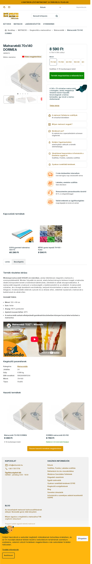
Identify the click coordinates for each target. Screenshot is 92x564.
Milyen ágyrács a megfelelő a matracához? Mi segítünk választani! (23, 518)
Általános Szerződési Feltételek (59, 474)
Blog (49, 489)
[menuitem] (7, 24)
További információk (10, 550)
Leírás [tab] (7, 262)
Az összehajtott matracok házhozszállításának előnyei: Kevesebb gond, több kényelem (23, 511)
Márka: (9, 57)
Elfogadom (82, 538)
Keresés (56, 15)
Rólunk (43, 7)
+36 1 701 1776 (14, 469)
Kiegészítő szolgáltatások (57, 486)
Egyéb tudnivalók (54, 480)
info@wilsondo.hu (15, 465)
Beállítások (8, 555)
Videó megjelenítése (33, 57)
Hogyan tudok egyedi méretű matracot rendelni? (20, 525)
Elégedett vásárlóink (55, 477)
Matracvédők (22, 366)
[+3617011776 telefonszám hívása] (5, 7)
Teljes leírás (54, 106)
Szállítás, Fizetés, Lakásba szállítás (61, 468)
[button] (18, 94)
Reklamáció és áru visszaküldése (60, 471)
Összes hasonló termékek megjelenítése (45, 448)
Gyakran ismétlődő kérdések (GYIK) (61, 483)
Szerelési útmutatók (55, 492)
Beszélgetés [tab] (19, 262)
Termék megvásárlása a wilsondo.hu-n (67, 75)
